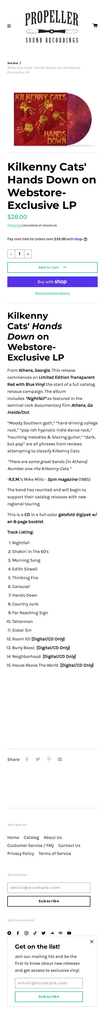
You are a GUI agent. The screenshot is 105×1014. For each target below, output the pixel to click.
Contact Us (69, 845)
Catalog (31, 837)
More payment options (52, 293)
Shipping (14, 225)
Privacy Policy (20, 853)
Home (13, 63)
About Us (53, 837)
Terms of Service (55, 853)
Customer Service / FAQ (30, 845)
